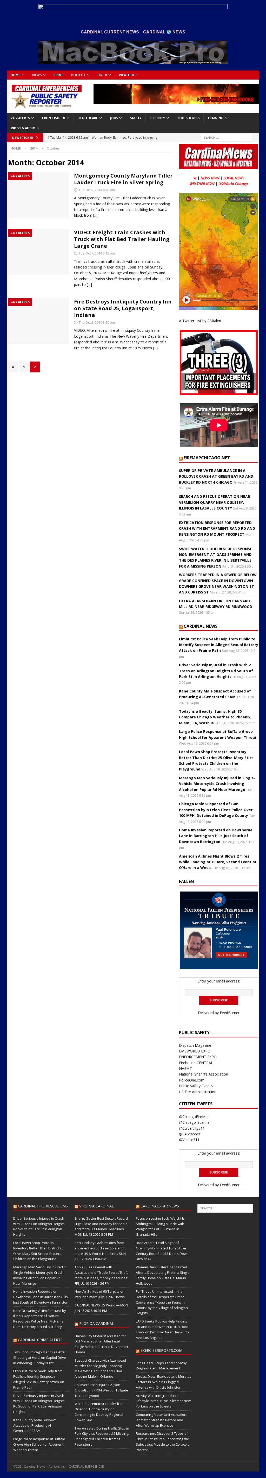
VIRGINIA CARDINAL (96, 1206)
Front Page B (53, 118)
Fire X (102, 75)
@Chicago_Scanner (195, 1122)
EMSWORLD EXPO (194, 1051)
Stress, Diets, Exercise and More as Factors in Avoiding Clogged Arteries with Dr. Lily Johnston (163, 1382)
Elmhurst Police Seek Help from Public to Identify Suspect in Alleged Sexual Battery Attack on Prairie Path (218, 645)
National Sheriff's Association (203, 1074)
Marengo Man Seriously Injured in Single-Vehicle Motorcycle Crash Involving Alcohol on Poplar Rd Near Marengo (217, 783)
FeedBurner (230, 1012)
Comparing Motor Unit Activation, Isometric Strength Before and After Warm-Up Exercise (161, 1420)
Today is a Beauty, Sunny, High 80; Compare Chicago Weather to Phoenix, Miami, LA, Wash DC (215, 717)
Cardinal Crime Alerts (40, 1339)
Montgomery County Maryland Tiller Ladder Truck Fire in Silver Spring (123, 179)
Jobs (114, 118)
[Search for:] (227, 137)
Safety (136, 118)
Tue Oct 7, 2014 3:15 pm (97, 253)
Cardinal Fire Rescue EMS (43, 1206)
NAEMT (185, 1068)
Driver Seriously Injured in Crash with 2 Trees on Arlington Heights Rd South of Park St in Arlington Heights (216, 670)
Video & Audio (23, 128)
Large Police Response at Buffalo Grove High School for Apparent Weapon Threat (39, 1444)
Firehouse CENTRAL (196, 1062)
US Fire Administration (197, 1091)
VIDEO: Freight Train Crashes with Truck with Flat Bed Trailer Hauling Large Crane (121, 239)
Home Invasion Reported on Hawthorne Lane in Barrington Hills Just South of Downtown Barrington (215, 836)
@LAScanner (189, 1134)
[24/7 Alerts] (38, 195)
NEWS (37, 75)
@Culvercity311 (192, 1128)
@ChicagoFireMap (194, 1116)
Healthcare (87, 118)
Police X (78, 75)
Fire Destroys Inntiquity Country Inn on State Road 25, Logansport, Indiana (123, 308)
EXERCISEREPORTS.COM (161, 1350)
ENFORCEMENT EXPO (198, 1056)
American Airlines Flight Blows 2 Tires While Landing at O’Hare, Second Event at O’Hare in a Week (218, 862)
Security (157, 118)
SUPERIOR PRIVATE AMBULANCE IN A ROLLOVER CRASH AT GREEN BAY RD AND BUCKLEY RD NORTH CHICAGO (216, 476)
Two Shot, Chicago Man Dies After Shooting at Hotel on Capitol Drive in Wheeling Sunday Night (39, 1357)
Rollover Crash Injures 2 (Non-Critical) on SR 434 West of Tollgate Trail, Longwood (101, 1390)
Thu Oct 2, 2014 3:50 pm (97, 322)
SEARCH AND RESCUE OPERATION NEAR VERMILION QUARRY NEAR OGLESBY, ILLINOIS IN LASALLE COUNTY (214, 502)
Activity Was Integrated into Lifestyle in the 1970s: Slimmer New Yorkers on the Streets (163, 1401)
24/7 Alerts (20, 118)
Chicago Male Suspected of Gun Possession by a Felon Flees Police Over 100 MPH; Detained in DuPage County (215, 809)
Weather (126, 75)
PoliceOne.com (191, 1080)
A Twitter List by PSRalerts (201, 320)
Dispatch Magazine (195, 1045)
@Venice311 (189, 1139)
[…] (95, 215)
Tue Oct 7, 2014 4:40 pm (97, 189)
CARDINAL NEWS (200, 626)
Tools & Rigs (188, 118)
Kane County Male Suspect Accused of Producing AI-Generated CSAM (34, 1425)
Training (215, 118)
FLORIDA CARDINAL (96, 1323)
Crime (58, 75)
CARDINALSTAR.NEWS (160, 1206)
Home (15, 75)
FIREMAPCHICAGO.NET (207, 458)
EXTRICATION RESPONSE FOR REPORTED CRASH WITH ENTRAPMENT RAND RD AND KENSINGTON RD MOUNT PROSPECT (217, 528)
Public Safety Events (196, 1085)
